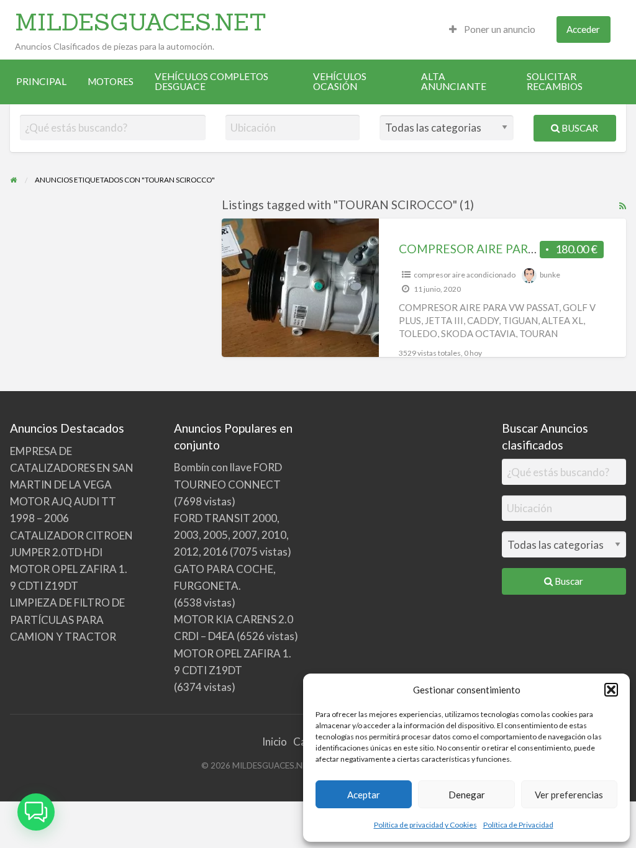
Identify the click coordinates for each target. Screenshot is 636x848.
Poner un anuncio (498, 29)
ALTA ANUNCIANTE (453, 81)
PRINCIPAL (41, 81)
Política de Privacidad (518, 824)
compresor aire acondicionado (465, 274)
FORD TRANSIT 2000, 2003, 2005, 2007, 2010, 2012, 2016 (231, 535)
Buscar (579, 127)
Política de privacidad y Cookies (425, 824)
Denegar (466, 794)
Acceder (583, 29)
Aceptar (363, 794)
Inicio (274, 741)
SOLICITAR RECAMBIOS (555, 81)
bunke (550, 274)
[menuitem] (492, 29)
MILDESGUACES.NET (140, 22)
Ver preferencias (569, 794)
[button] (611, 689)
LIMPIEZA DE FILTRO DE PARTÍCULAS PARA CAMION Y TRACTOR (67, 619)
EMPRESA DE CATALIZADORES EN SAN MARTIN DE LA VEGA (72, 467)
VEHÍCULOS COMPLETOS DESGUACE (211, 81)
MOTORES (111, 81)
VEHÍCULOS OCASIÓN (339, 81)
